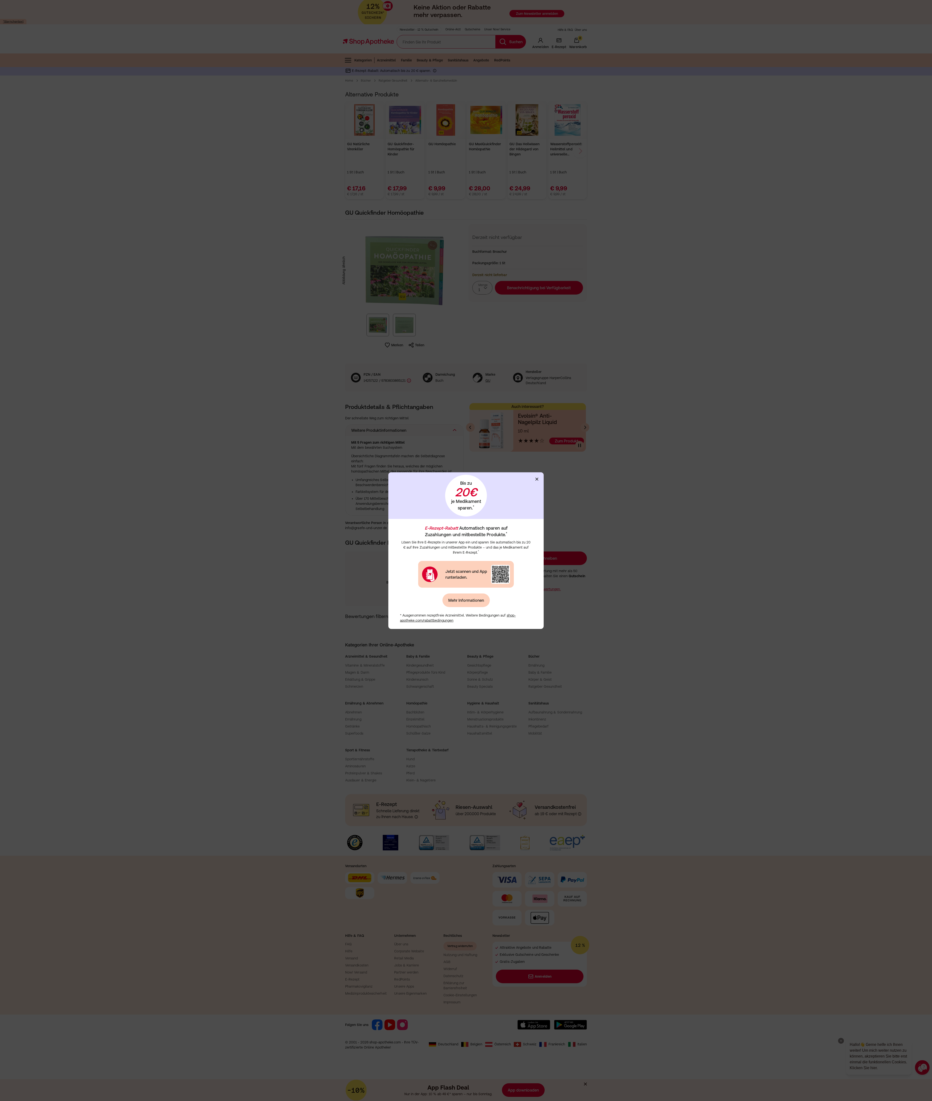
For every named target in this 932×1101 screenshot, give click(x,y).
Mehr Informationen (466, 600)
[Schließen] (537, 479)
